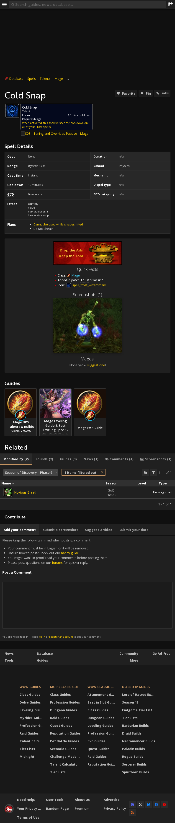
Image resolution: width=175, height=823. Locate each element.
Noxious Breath (25, 492)
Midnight (27, 756)
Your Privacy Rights (30, 808)
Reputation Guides (65, 733)
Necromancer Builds (138, 741)
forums (57, 562)
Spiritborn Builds (135, 772)
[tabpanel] (87, 487)
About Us (82, 799)
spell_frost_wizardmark (89, 285)
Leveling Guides (32, 710)
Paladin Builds (133, 749)
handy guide (70, 553)
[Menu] (4, 4)
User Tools (55, 799)
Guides (42, 660)
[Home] (9, 812)
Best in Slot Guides (102, 702)
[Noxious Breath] (7, 492)
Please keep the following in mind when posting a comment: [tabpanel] (55, 588)
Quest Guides (61, 725)
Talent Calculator (32, 741)
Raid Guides (29, 733)
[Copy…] (145, 472)
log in (42, 636)
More (134, 660)
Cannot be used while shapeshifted (58, 224)
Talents (45, 78)
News (9, 653)
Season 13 (130, 702)
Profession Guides (32, 725)
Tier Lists (27, 749)
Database (16, 78)
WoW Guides (30, 687)
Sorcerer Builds (134, 764)
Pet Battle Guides (64, 741)
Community (128, 653)
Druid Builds (132, 733)
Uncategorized (162, 492)
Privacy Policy (115, 808)
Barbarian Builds (135, 725)
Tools (9, 660)
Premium (82, 808)
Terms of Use (28, 817)
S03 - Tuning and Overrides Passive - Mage (56, 133)
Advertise (112, 799)
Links (164, 93)
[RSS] (132, 812)
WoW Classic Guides (102, 687)
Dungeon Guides (63, 710)
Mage (58, 78)
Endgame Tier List (137, 710)
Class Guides (30, 694)
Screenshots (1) (87, 294)
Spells (31, 78)
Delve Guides (30, 702)
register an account (61, 636)
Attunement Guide (102, 694)
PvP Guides (97, 741)
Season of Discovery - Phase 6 (28, 472)
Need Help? (26, 799)
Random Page (57, 808)
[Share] (170, 4)
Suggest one (96, 365)
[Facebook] (156, 804)
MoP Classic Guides (66, 687)
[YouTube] (164, 804)
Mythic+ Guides (32, 718)
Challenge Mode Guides (66, 756)
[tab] (16, 459)
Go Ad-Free (161, 653)
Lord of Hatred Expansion (139, 694)
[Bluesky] (148, 804)
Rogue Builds (132, 756)
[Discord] (132, 804)
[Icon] (12, 111)
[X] (140, 804)
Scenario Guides (63, 749)
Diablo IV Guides (136, 687)
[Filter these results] (153, 472)
